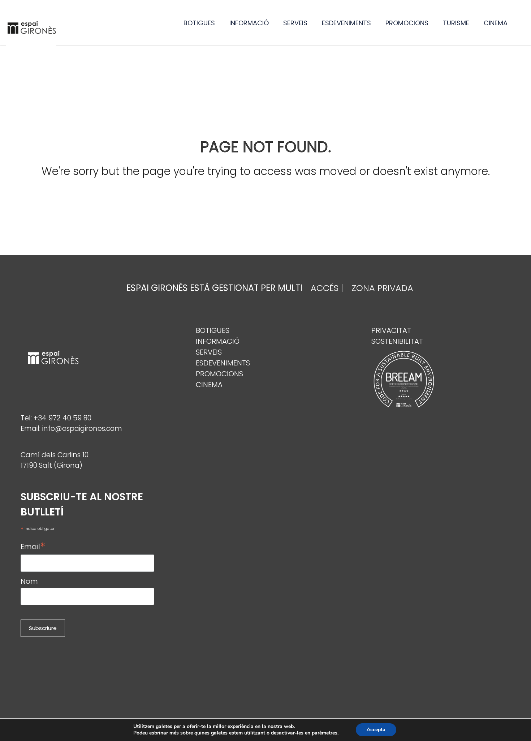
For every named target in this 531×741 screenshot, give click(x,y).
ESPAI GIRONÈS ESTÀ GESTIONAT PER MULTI (214, 288)
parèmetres (324, 733)
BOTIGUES (199, 22)
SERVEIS (295, 22)
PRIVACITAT (391, 330)
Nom (29, 581)
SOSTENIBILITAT (397, 341)
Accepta (376, 729)
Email (33, 546)
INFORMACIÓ (249, 22)
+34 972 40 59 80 (62, 418)
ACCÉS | (327, 288)
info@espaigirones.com (82, 428)
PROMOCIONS (406, 22)
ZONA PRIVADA (382, 288)
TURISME (456, 22)
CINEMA (496, 22)
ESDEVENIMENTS (346, 22)
